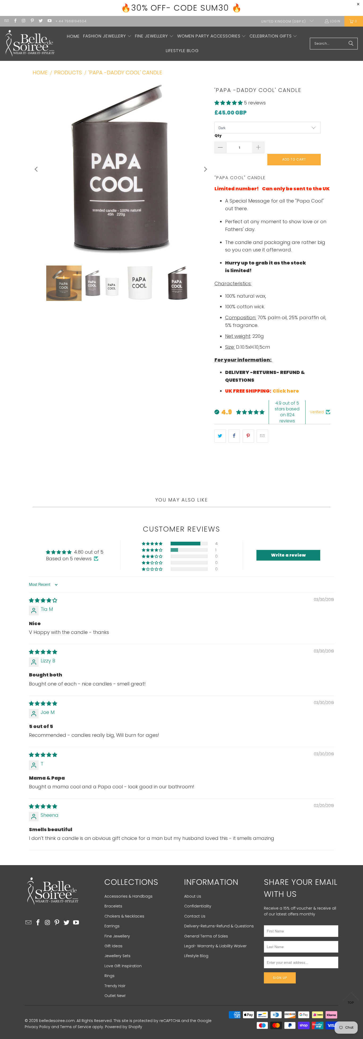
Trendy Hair (114, 985)
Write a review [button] (288, 555)
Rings (109, 975)
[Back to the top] (351, 999)
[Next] (205, 169)
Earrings (112, 926)
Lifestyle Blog (196, 955)
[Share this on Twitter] (220, 436)
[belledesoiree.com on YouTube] (49, 21)
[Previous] (36, 169)
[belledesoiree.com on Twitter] (40, 21)
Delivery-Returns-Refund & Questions (219, 926)
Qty (218, 135)
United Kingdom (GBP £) (284, 21)
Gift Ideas (113, 946)
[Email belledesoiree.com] (6, 21)
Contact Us (194, 916)
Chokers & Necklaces (124, 916)
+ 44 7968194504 (71, 21)
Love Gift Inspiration (123, 966)
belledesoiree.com (57, 1020)
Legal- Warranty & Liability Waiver (215, 946)
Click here (286, 391)
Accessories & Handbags (128, 896)
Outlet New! (114, 995)
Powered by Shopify (123, 1026)
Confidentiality (197, 906)
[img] (43, 600)
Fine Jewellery (117, 936)
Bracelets (113, 906)
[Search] (351, 43)
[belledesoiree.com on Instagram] (23, 21)
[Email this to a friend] (262, 436)
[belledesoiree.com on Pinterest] (32, 21)
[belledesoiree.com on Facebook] (14, 21)
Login (335, 21)
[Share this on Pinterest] (248, 436)
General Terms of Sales (206, 936)
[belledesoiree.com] (29, 43)
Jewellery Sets (117, 955)
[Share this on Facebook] (234, 436)
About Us (192, 896)
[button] (107, 36)
